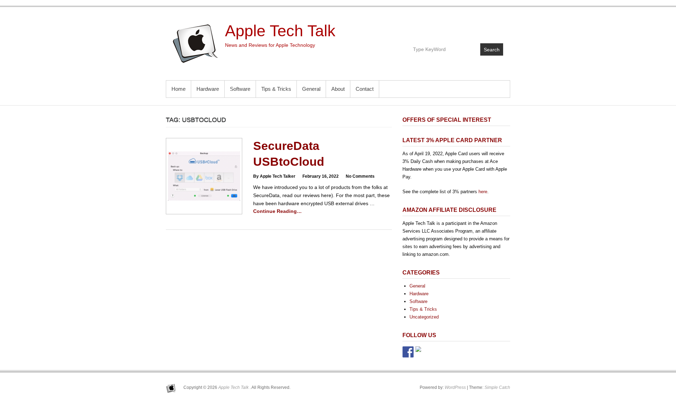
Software (240, 89)
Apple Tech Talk (280, 31)
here (482, 191)
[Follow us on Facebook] (408, 352)
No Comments (360, 176)
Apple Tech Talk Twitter (482, 27)
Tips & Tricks (276, 89)
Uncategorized (424, 317)
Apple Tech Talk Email (497, 27)
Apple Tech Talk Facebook (467, 27)
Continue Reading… (277, 211)
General (311, 89)
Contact (365, 89)
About (338, 89)
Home (178, 89)
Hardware (207, 89)
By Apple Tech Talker (274, 176)
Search (492, 49)
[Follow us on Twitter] (421, 352)
